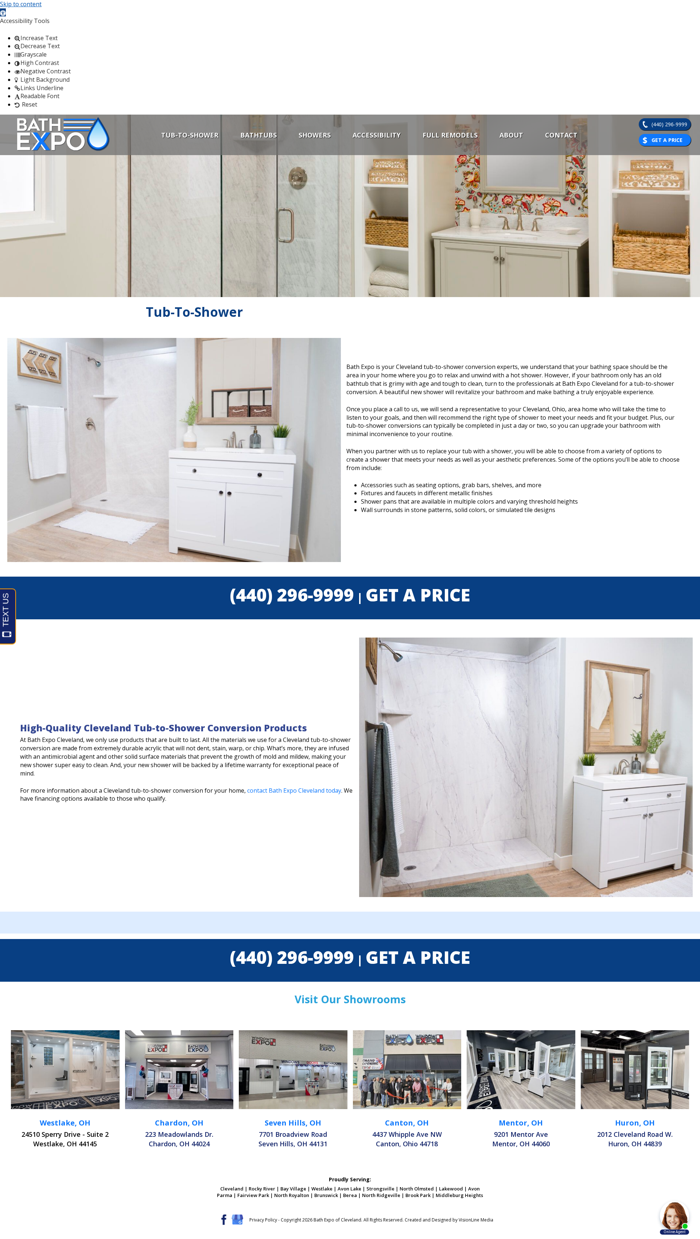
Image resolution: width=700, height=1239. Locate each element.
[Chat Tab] (350, 619)
